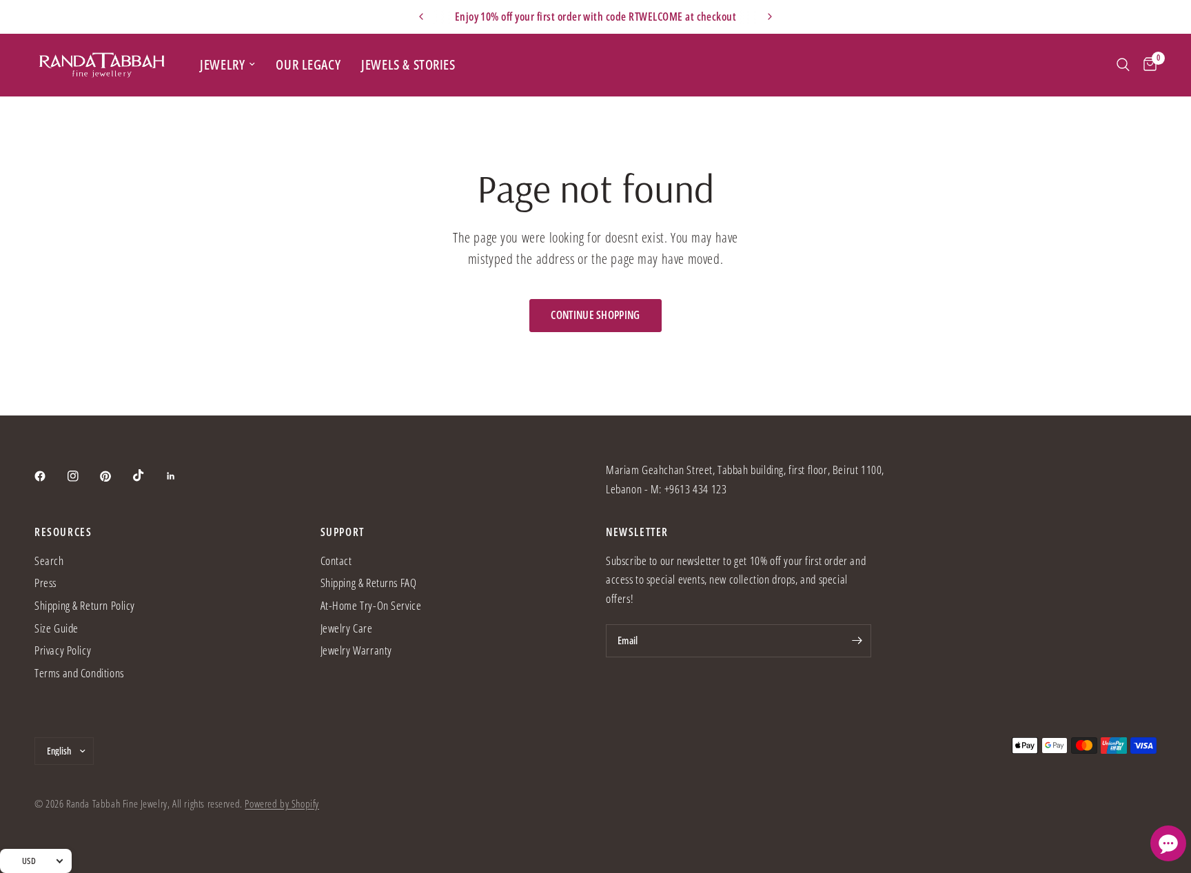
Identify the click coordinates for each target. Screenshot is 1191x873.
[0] (1147, 65)
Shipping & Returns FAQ (368, 582)
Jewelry (222, 64)
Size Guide (56, 628)
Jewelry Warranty (356, 650)
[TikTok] (148, 475)
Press (45, 582)
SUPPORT (342, 531)
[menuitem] (227, 64)
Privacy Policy (62, 650)
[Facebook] (49, 476)
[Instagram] (83, 476)
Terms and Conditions (79, 673)
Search (49, 560)
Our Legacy (308, 64)
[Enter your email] (857, 640)
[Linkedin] (180, 476)
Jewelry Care (346, 628)
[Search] (1123, 65)
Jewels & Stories (408, 64)
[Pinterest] (115, 476)
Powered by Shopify (282, 803)
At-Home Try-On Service (371, 605)
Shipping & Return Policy (84, 605)
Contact (336, 560)
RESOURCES (63, 531)
